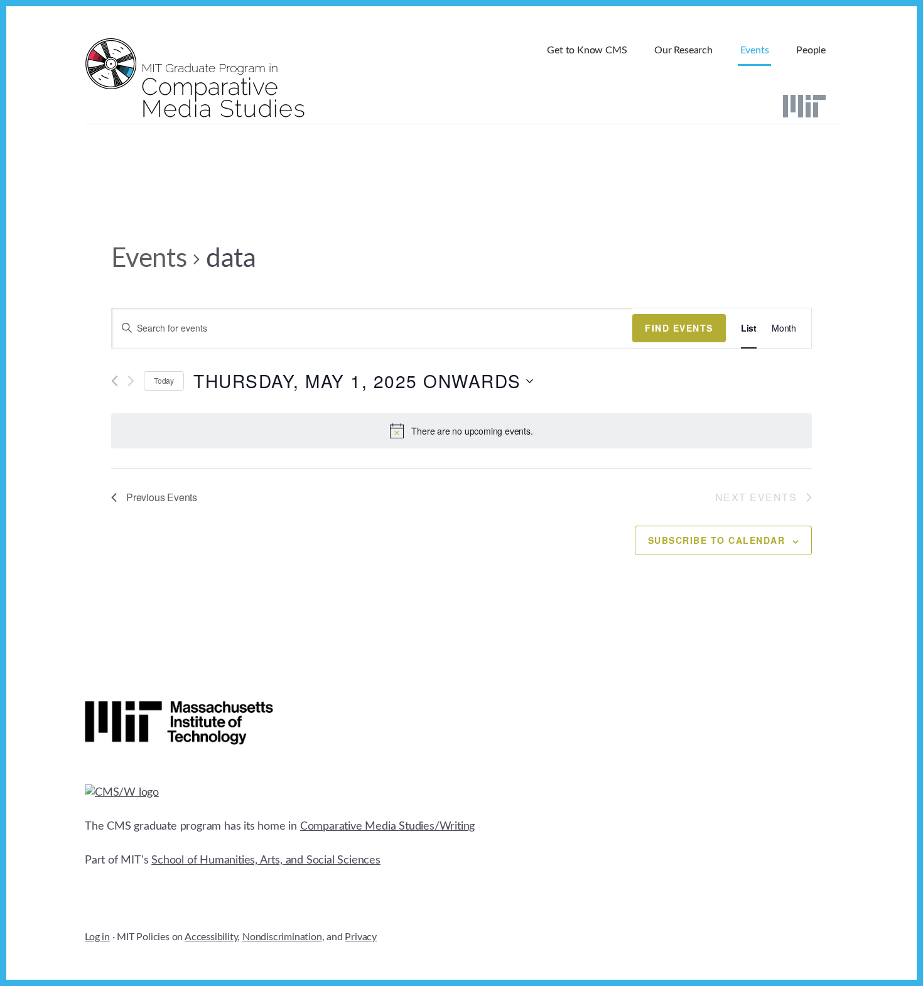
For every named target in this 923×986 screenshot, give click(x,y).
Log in (97, 937)
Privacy (361, 937)
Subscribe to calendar (716, 540)
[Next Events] (130, 381)
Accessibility (211, 937)
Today (164, 380)
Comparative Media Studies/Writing (387, 826)
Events (149, 259)
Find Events (679, 328)
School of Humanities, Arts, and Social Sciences (266, 860)
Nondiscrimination (282, 937)
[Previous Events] (114, 381)
